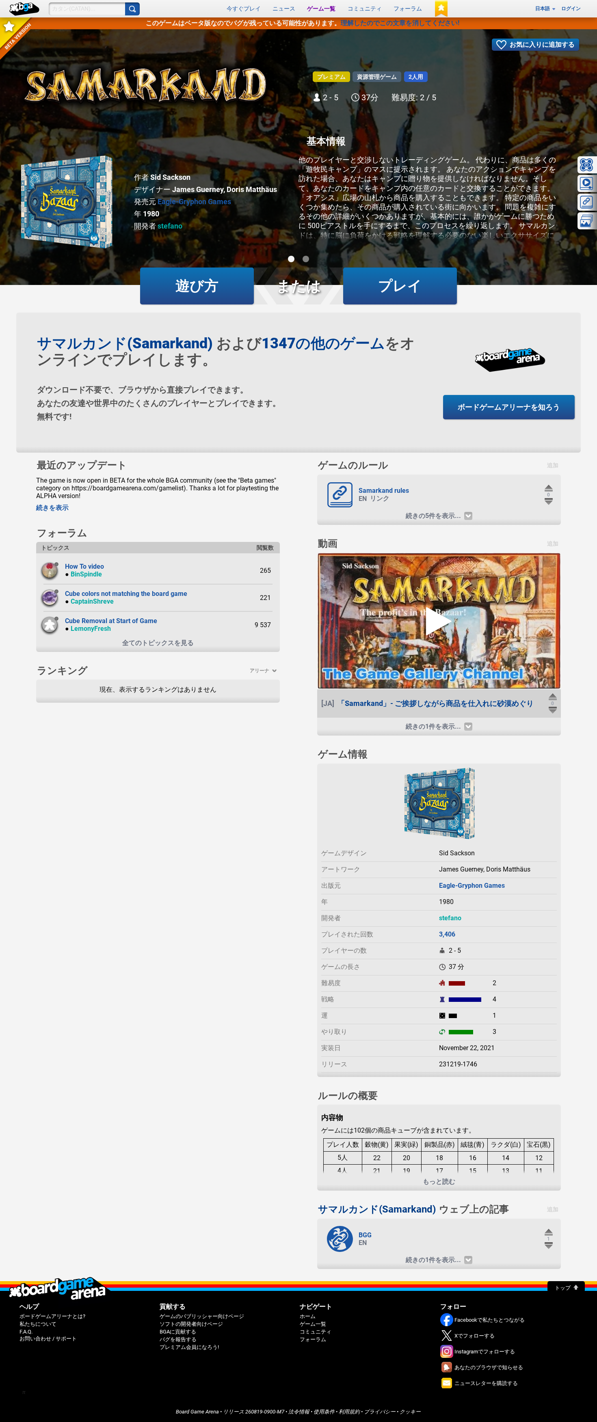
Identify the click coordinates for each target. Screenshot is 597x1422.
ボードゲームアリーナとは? (52, 1316)
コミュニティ (365, 8)
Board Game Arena (197, 1412)
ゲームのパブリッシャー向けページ (202, 1316)
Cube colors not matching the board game (126, 594)
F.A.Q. (25, 1332)
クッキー (410, 1412)
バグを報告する (178, 1339)
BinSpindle (86, 574)
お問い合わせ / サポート (48, 1339)
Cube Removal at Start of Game (111, 621)
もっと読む (439, 1181)
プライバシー (380, 1412)
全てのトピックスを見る (158, 643)
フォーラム (408, 8)
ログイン (571, 8)
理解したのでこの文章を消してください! (400, 23)
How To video (84, 566)
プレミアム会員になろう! (189, 1347)
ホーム (308, 1316)
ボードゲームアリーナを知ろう (509, 407)
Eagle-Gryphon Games (194, 201)
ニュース (284, 8)
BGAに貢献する (178, 1332)
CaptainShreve (92, 601)
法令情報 (298, 1412)
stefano (170, 226)
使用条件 (324, 1412)
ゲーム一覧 (321, 8)
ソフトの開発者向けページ (191, 1324)
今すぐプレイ (244, 8)
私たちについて (37, 1324)
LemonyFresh (91, 628)
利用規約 (349, 1412)
